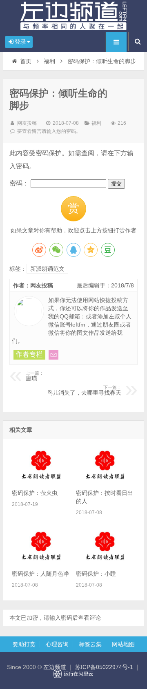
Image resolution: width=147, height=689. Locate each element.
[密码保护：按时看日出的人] (105, 480)
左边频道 (73, 16)
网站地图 (123, 644)
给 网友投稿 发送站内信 (53, 355)
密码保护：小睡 (96, 573)
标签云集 (90, 644)
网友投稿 (27, 123)
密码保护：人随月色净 (40, 573)
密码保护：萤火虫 (35, 493)
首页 (25, 61)
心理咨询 (57, 644)
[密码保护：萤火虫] (41, 480)
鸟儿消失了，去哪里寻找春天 (84, 390)
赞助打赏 (24, 644)
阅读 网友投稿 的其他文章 (29, 355)
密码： (20, 183)
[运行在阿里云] (73, 674)
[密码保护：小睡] (105, 561)
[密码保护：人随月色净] (41, 561)
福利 (49, 61)
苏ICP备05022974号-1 (104, 667)
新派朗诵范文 (47, 268)
